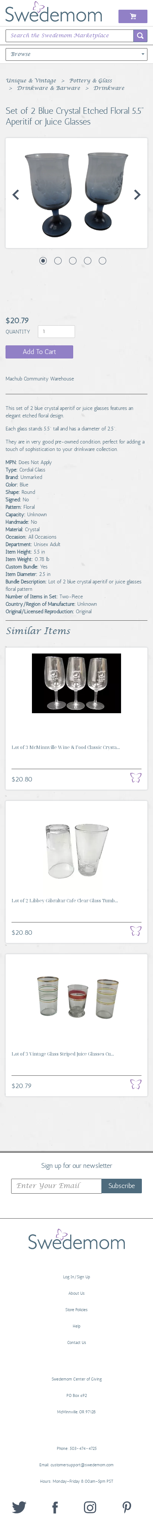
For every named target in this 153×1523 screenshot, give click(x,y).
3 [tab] (72, 260)
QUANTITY (19, 331)
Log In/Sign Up (76, 1277)
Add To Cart (39, 352)
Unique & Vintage (31, 81)
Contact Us (76, 1342)
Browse (20, 54)
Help (77, 1326)
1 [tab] (43, 260)
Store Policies (76, 1309)
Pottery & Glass (90, 81)
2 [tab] (58, 260)
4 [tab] (87, 260)
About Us (76, 1293)
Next (137, 194)
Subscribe (121, 1186)
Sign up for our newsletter (76, 1165)
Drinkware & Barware (48, 88)
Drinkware (108, 88)
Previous (15, 194)
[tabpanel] (76, 193)
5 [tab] (102, 260)
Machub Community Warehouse (40, 379)
